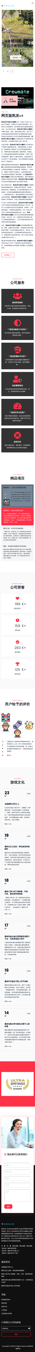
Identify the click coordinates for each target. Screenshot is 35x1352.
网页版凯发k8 (5, 1300)
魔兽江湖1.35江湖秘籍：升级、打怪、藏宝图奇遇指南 (17, 892)
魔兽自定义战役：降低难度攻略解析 (17, 847)
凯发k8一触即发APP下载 (10, 1253)
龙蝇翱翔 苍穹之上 (12, 804)
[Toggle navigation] (33, 3)
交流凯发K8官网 (6, 1314)
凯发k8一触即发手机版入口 (10, 1251)
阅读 (6, 824)
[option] (17, 496)
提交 (8, 1206)
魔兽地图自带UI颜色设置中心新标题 (17, 1025)
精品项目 (15, 57)
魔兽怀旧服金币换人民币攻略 (16, 981)
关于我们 (7, 255)
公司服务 (4, 1310)
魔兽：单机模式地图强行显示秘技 (14, 546)
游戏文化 (4, 1307)
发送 (16, 1334)
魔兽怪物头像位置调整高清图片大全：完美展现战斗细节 (17, 937)
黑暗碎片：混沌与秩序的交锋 (13, 510)
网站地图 (15, 1246)
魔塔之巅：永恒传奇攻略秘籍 (13, 528)
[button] (3, 71)
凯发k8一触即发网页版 (9, 1248)
